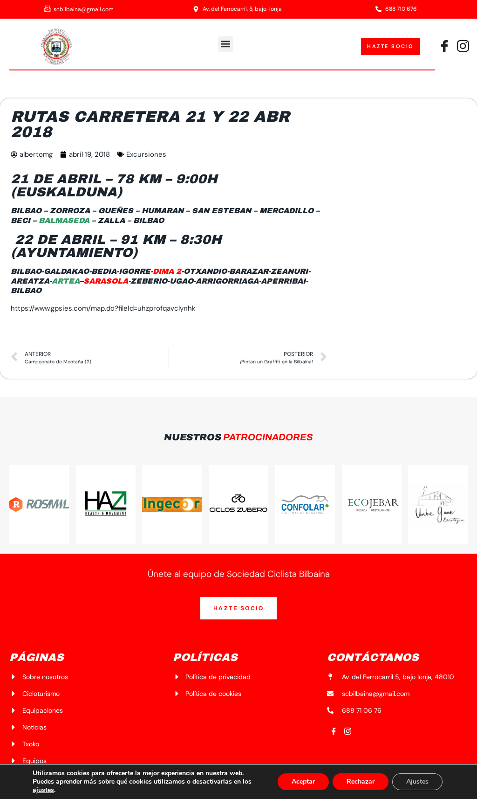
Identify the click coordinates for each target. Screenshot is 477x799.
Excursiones (146, 154)
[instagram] (463, 47)
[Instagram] (348, 732)
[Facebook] (444, 47)
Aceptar (303, 781)
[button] (225, 44)
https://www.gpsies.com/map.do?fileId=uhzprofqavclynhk (103, 308)
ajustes (43, 790)
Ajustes (417, 781)
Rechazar (361, 781)
